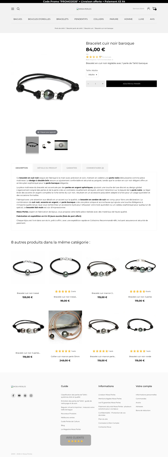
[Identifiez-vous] (148, 8)
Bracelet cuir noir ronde (140, 356)
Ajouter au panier (131, 84)
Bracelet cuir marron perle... (103, 356)
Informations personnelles (146, 395)
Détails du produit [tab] (47, 168)
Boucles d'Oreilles (39, 19)
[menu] (12, 9)
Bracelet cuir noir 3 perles (140, 297)
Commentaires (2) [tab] (95, 168)
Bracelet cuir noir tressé (28, 293)
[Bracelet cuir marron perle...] (116, 308)
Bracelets (62, 19)
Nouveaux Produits (68, 414)
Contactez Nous (104, 427)
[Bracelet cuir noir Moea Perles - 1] (32, 145)
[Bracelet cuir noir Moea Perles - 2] (46, 145)
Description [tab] (22, 168)
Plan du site (103, 419)
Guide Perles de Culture (70, 421)
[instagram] (31, 395)
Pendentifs (81, 19)
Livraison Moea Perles (106, 395)
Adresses (139, 406)
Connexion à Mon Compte (108, 423)
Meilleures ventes (68, 417)
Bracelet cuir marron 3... (103, 293)
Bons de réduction (143, 410)
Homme (128, 19)
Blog (63, 425)
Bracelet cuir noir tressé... (65, 297)
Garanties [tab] (72, 168)
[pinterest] (25, 395)
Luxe (141, 19)
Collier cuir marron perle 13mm (65, 356)
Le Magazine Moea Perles (71, 429)
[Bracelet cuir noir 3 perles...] (41, 308)
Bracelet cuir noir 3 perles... (28, 353)
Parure (114, 19)
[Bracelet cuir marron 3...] (116, 249)
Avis (152, 19)
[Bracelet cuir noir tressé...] (78, 249)
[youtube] (19, 395)
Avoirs (138, 403)
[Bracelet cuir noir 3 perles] (153, 249)
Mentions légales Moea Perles (110, 399)
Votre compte (144, 386)
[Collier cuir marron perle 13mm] (78, 308)
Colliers (99, 19)
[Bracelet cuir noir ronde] (153, 308)
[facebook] (13, 395)
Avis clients (75, 437)
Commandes (141, 399)
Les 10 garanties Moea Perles (109, 403)
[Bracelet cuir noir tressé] (41, 249)
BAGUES (18, 19)
